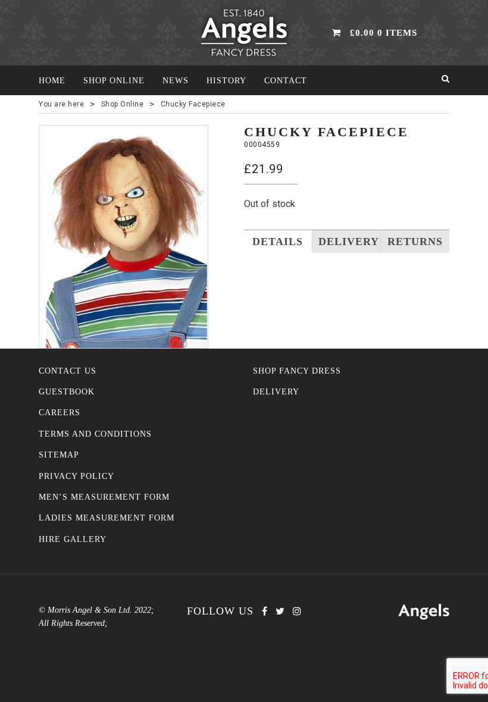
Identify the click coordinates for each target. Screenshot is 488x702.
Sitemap (59, 454)
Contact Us (67, 370)
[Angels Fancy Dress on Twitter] (280, 611)
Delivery (276, 391)
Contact (285, 80)
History (226, 80)
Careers (59, 412)
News (175, 80)
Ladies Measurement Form (106, 517)
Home (52, 80)
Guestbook (67, 391)
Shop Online (114, 80)
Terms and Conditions (95, 434)
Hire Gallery (73, 539)
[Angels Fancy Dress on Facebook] (264, 611)
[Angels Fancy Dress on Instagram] (297, 611)
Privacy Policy (76, 476)
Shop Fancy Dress (297, 370)
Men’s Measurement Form (104, 497)
